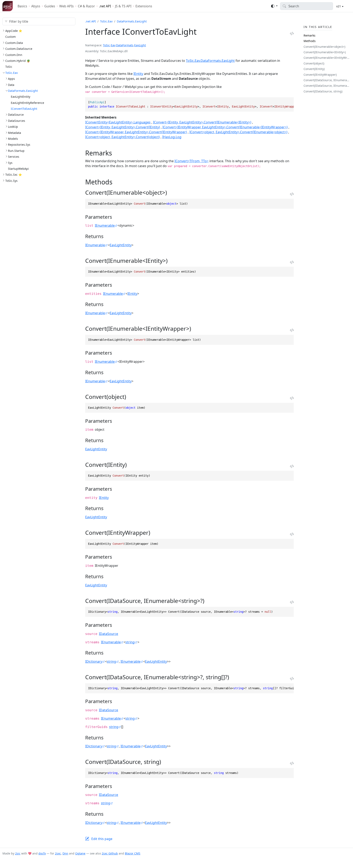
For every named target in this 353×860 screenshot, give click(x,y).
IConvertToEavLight (24, 109)
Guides (49, 6)
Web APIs (66, 6)
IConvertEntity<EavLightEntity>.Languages (118, 122)
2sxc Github (110, 853)
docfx (42, 853)
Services (13, 157)
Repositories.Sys (19, 144)
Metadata (14, 133)
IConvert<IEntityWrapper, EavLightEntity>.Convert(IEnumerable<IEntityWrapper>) (225, 127)
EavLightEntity (20, 97)
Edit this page (101, 839)
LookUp (13, 127)
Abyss (35, 6)
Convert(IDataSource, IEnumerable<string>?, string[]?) (327, 86)
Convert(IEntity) (314, 69)
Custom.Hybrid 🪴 (17, 61)
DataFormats (124, 45)
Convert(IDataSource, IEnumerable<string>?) (327, 80)
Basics (22, 6)
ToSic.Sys (11, 181)
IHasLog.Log (171, 137)
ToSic (8, 67)
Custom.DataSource (18, 49)
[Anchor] (116, 153)
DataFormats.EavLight (23, 91)
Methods (310, 41)
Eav (113, 45)
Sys (10, 163)
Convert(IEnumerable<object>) (324, 47)
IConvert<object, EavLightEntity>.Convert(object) (122, 137)
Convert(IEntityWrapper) (320, 75)
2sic (17, 853)
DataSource (16, 115)
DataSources (16, 121)
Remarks (309, 35)
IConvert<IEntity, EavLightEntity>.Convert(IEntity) (122, 127)
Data (11, 85)
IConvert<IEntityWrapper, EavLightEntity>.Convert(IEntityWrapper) (136, 132)
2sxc (58, 853)
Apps (11, 79)
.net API (105, 6)
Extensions (143, 6)
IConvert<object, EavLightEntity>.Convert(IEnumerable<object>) (238, 132)
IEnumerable (105, 225)
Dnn (65, 853)
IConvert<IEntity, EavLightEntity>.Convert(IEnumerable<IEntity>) (202, 122)
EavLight (140, 45)
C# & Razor (86, 6)
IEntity (138, 73)
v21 (338, 6)
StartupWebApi (18, 169)
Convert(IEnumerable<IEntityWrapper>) (327, 58)
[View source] (292, 33)
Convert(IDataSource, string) (323, 91)
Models (13, 139)
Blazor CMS (132, 853)
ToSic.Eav (11, 73)
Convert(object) (314, 63)
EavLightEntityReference (27, 103)
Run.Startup (16, 151)
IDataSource (108, 633)
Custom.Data (14, 43)
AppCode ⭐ (13, 31)
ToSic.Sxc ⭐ (13, 174)
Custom (10, 37)
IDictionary (93, 661)
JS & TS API (123, 6)
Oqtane (80, 853)
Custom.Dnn (13, 55)
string (130, 642)
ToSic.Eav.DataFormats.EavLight (210, 60)
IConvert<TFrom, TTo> (191, 161)
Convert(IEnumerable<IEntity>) (325, 52)
